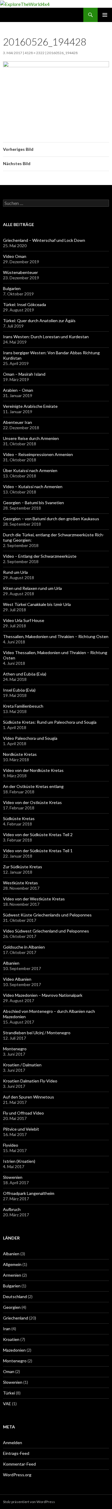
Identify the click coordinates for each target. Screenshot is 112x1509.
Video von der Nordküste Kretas (33, 770)
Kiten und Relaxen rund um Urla (32, 588)
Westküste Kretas (20, 882)
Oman (8, 1371)
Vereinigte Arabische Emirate (30, 406)
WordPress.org (17, 1474)
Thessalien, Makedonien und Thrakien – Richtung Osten (55, 636)
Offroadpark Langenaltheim (28, 1193)
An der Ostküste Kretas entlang (33, 786)
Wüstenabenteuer (20, 272)
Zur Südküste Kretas (22, 866)
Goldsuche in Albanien (24, 946)
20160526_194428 (62, 53)
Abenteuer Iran (17, 422)
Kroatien (11, 1339)
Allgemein (12, 1264)
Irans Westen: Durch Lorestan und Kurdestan (46, 336)
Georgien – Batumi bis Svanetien (33, 502)
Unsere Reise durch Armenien (31, 438)
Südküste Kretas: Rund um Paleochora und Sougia (49, 722)
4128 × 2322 (34, 53)
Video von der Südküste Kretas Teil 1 (38, 850)
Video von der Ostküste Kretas (32, 802)
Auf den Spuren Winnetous (28, 1096)
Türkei (9, 1392)
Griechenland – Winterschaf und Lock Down (44, 240)
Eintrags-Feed (16, 1453)
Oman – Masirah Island (24, 374)
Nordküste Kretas (20, 754)
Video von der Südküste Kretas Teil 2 (38, 834)
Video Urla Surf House (23, 620)
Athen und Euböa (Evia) (24, 673)
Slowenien (12, 1177)
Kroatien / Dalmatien (22, 1064)
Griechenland (15, 1317)
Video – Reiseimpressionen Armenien (38, 454)
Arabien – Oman (18, 390)
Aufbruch (12, 1209)
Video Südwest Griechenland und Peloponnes (46, 930)
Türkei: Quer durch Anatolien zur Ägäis (39, 320)
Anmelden (12, 1442)
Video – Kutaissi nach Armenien (32, 486)
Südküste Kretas (19, 818)
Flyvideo (10, 1145)
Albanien (11, 963)
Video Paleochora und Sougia (30, 738)
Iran (6, 1328)
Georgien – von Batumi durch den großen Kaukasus (51, 518)
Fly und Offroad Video (23, 1112)
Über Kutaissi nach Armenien (30, 470)
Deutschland (15, 1296)
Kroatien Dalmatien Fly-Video (30, 1080)
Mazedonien (14, 1350)
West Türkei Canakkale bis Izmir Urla (37, 604)
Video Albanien (17, 979)
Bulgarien (12, 288)
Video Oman (14, 256)
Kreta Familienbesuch (23, 706)
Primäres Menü (105, 15)
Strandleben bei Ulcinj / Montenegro (36, 1032)
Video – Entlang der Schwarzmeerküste (39, 556)
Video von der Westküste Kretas (34, 898)
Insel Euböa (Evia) (19, 689)
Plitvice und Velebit (21, 1129)
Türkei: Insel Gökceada (24, 304)
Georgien (12, 1307)
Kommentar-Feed (19, 1463)
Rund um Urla (15, 572)
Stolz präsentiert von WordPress (29, 1501)
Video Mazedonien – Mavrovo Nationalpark (42, 995)
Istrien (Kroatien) (19, 1161)
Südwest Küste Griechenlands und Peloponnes (47, 914)
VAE (7, 1403)
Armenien (12, 1275)
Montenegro (15, 1048)
